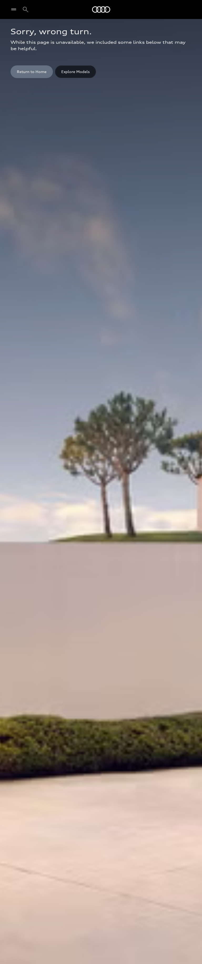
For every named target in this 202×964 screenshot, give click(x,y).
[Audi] (101, 9)
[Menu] (15, 9)
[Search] (25, 9)
